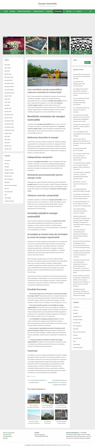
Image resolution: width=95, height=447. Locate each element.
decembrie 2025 (9, 83)
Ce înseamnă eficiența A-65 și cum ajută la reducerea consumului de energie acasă (81, 203)
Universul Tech (7, 434)
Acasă (6, 11)
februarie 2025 (8, 114)
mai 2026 (7, 71)
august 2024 (8, 133)
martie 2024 (7, 149)
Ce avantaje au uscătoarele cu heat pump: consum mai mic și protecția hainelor (81, 196)
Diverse (68, 11)
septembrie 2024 (9, 130)
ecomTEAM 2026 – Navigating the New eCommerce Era (79, 84)
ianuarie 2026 (8, 80)
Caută (75, 60)
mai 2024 (7, 142)
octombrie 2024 (9, 127)
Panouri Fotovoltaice (24, 11)
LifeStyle (7, 182)
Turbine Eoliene (38, 11)
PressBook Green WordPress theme (61, 445)
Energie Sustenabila (47, 4)
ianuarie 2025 (8, 117)
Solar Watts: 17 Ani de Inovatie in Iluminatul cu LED (80, 184)
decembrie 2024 (9, 121)
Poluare (6, 188)
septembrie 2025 (9, 93)
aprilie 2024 (7, 146)
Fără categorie (8, 179)
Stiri (5, 194)
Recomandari (8, 191)
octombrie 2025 (9, 89)
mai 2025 (7, 105)
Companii (49, 11)
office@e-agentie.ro (40, 434)
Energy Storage (9, 173)
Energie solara (8, 170)
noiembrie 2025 (9, 86)
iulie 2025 (7, 99)
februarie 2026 (8, 77)
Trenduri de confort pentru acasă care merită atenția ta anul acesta (81, 126)
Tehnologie (58, 11)
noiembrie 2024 (9, 124)
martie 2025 (7, 111)
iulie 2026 (7, 64)
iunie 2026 (7, 68)
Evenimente (8, 176)
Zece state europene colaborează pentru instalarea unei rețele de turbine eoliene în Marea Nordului (80, 234)
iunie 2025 (7, 102)
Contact (78, 11)
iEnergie (5, 438)
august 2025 (8, 96)
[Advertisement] (47, 24)
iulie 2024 (7, 136)
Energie (12, 11)
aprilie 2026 (7, 74)
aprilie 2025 (7, 108)
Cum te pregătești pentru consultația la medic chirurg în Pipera (81, 134)
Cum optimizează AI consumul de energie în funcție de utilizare (80, 211)
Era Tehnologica (7, 436)
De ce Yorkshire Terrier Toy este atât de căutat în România (81, 110)
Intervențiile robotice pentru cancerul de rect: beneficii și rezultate (81, 76)
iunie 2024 (7, 139)
